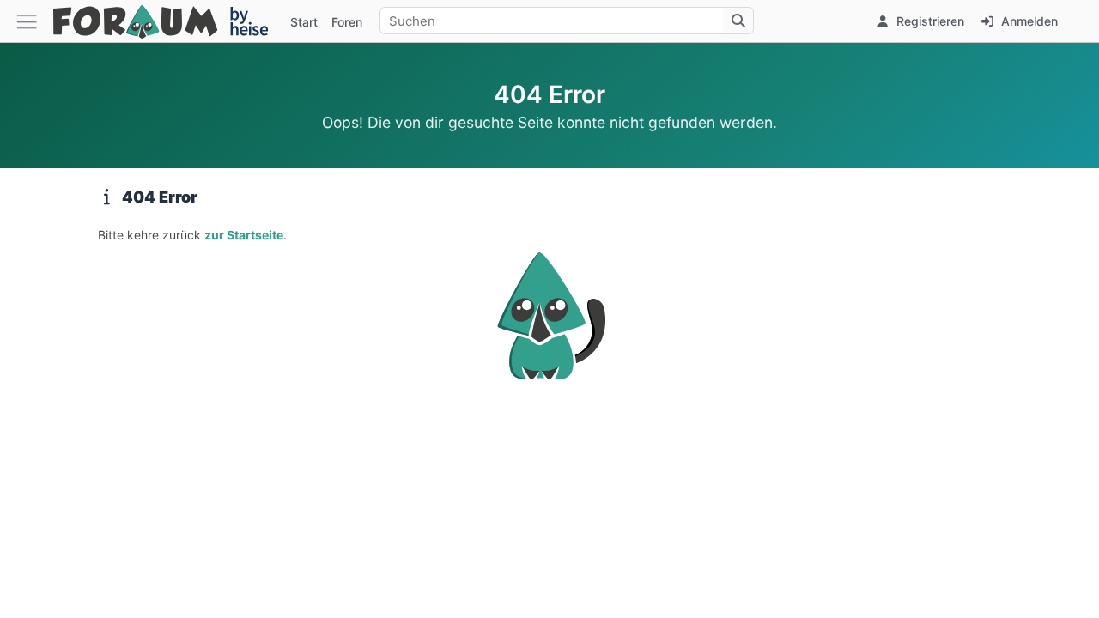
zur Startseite (243, 234)
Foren (346, 22)
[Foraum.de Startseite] (168, 21)
